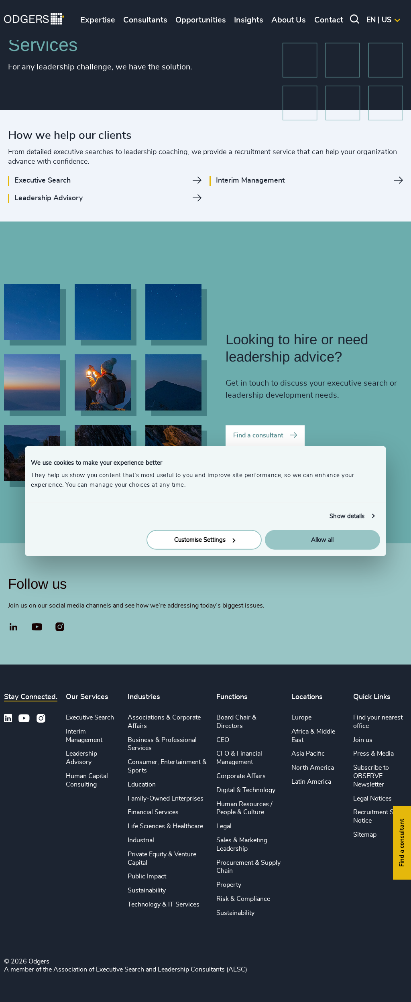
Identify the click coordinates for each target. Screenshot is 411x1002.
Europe (301, 717)
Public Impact (147, 876)
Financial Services (153, 812)
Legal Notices (372, 798)
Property (228, 885)
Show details (347, 516)
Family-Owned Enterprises (165, 798)
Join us (362, 740)
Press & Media (373, 753)
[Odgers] (34, 20)
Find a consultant (258, 435)
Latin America (311, 781)
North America (312, 767)
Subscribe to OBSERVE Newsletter (371, 776)
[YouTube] (37, 627)
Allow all (322, 540)
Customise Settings (200, 540)
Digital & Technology (245, 790)
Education (142, 784)
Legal (224, 826)
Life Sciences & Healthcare (165, 826)
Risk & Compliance (243, 899)
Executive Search (90, 717)
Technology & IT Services (163, 904)
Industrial (141, 840)
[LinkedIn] (13, 628)
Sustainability (147, 890)
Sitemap (364, 834)
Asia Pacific (308, 753)
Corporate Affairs (241, 776)
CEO (222, 740)
